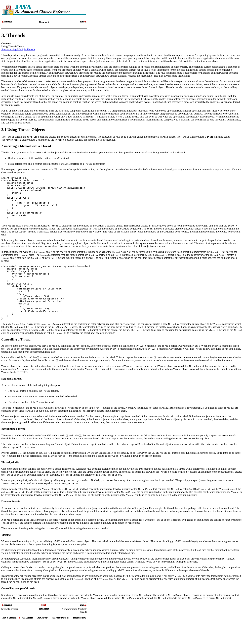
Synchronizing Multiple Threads (18, 49)
